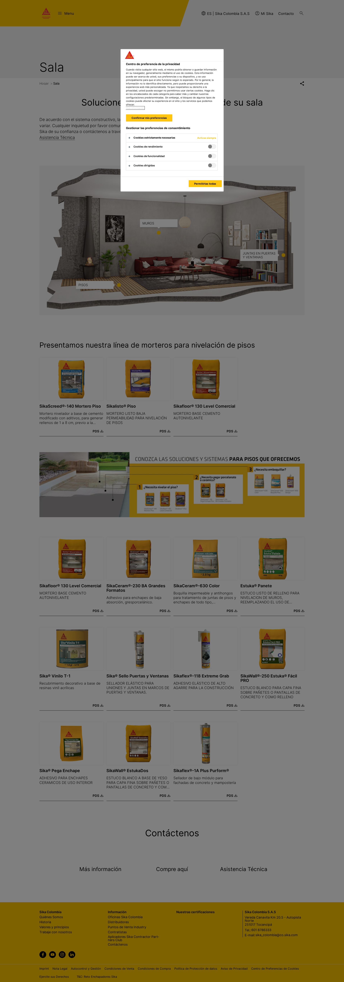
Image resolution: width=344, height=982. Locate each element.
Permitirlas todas (205, 183)
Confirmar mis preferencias (149, 117)
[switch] (212, 146)
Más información (135, 107)
